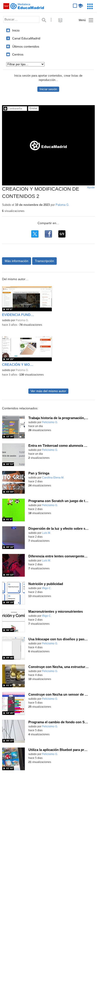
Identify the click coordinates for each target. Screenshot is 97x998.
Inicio (16, 30)
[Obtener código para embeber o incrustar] (61, 234)
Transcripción (44, 261)
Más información (16, 261)
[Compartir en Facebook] (48, 234)
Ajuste (91, 187)
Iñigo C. (47, 588)
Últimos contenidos (25, 46)
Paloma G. (63, 204)
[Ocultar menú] (86, 20)
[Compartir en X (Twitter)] (34, 234)
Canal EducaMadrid (26, 38)
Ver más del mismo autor (48, 391)
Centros (17, 54)
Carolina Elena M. (53, 477)
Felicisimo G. (50, 422)
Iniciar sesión (48, 89)
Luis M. (46, 533)
